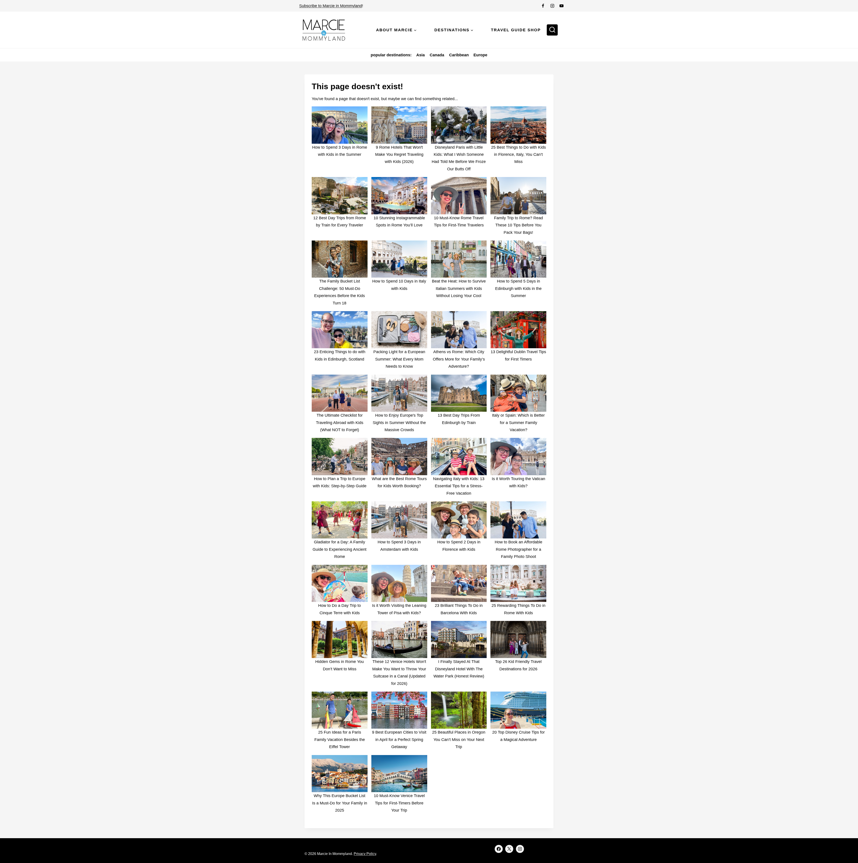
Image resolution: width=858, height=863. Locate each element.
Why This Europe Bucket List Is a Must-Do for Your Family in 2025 (339, 802)
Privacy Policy (365, 854)
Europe (480, 55)
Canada (437, 55)
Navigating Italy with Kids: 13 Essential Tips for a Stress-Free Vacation (458, 486)
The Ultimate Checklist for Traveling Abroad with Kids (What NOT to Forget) (339, 422)
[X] (509, 849)
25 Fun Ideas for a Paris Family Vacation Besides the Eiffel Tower (339, 739)
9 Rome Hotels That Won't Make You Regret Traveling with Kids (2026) (399, 154)
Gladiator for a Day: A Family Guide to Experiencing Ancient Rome (339, 549)
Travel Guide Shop (516, 30)
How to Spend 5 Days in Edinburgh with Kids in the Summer (518, 288)
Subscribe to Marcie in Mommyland (330, 6)
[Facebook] (543, 6)
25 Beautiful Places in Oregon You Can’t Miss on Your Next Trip (458, 739)
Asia (420, 55)
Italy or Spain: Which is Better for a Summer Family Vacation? (518, 422)
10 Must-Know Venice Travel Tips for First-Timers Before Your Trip (399, 802)
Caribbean (459, 55)
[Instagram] (552, 6)
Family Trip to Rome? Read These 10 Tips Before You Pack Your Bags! (518, 225)
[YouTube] (561, 6)
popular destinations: (391, 55)
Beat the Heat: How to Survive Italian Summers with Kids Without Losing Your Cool (459, 288)
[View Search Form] (552, 30)
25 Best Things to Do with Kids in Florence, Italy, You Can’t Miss (518, 154)
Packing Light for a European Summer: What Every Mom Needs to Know (399, 359)
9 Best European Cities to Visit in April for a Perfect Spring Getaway (399, 739)
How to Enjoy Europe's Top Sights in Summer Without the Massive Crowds (399, 422)
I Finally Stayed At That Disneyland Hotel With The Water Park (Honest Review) (458, 668)
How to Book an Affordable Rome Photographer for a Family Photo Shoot (518, 549)
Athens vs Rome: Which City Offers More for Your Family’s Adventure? (459, 359)
